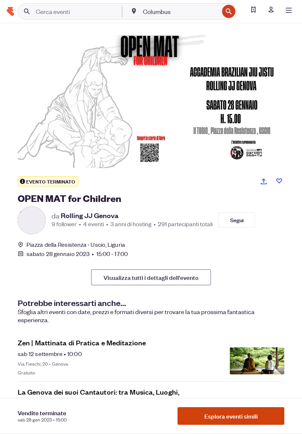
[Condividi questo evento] (263, 181)
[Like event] (279, 181)
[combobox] (180, 11)
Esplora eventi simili (231, 416)
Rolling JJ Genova (90, 215)
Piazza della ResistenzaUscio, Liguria (76, 244)
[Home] (10, 11)
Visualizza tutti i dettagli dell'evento (151, 277)
